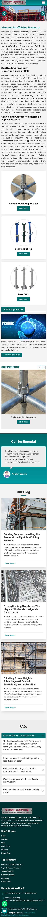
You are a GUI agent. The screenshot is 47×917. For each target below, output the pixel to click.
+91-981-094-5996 (12, 893)
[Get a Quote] (4, 911)
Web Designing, (29, 913)
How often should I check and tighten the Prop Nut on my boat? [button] (21, 759)
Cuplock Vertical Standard (11, 868)
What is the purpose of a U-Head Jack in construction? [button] (20, 780)
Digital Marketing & (8, 915)
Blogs (3, 843)
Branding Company (22, 915)
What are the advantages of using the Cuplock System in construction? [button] (19, 770)
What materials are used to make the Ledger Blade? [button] (22, 791)
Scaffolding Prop (7, 871)
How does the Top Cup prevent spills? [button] (19, 735)
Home (3, 836)
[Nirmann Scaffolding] (13, 2)
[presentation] (39, 367)
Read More (23, 208)
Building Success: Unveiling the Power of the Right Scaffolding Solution (22, 537)
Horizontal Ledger (7, 875)
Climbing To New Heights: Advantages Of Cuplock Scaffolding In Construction (20, 681)
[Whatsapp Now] (4, 904)
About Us (4, 839)
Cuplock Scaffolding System (23, 417)
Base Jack (5, 878)
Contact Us (5, 846)
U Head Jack (5, 882)
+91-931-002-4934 (28, 893)
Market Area (5, 853)
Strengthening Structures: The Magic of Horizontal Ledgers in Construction (22, 609)
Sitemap (4, 850)
